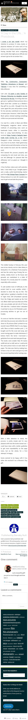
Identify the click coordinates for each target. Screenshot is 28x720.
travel (11, 657)
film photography (13, 514)
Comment (22, 606)
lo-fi (16, 505)
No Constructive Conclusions (16, 81)
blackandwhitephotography (11, 622)
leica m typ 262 (17, 646)
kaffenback (14, 640)
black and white (9, 620)
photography (7, 507)
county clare (14, 625)
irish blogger (6, 640)
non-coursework (6, 651)
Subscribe (8, 706)
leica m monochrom (8, 646)
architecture (22, 617)
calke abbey (6, 512)
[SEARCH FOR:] (14, 675)
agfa (4, 510)
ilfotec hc (10, 637)
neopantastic (11, 648)
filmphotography (8, 634)
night (17, 648)
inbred (14, 637)
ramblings (6, 657)
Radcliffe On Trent (6, 552)
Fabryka (3, 86)
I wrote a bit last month (10, 41)
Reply (15, 584)
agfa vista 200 (12, 510)
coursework (6, 628)
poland (21, 654)
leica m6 (20, 643)
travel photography (14, 659)
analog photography (8, 614)
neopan (5, 648)
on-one (13, 651)
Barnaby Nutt (13, 30)
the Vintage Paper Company (16, 174)
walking (5, 662)
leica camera (10, 643)
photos (16, 507)
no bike (21, 648)
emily (14, 512)
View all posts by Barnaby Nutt (17, 545)
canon (5, 625)
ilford (22, 634)
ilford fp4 (5, 637)
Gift (24, 3)
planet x (16, 654)
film (11, 505)
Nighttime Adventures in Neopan (12, 84)
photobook (6, 516)
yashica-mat (11, 662)
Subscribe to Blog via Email (13, 684)
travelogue (5, 659)
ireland (19, 637)
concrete (9, 625)
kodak (19, 640)
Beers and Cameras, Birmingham (21, 553)
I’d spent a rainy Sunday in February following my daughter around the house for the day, (14, 96)
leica (5, 643)
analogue (17, 614)
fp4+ (15, 634)
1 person (10, 581)
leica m (15, 643)
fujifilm (18, 634)
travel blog (17, 657)
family (4, 505)
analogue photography (11, 617)
